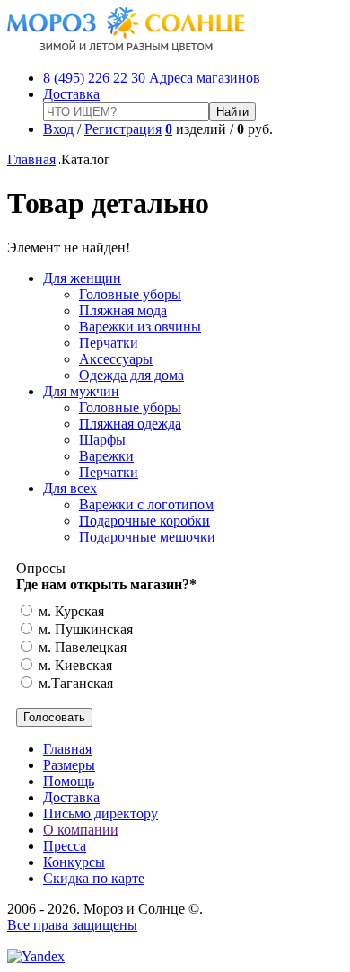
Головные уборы (130, 294)
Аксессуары (116, 359)
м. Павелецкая (81, 647)
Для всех (70, 488)
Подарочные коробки (144, 520)
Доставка (71, 94)
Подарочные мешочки (147, 536)
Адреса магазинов (204, 77)
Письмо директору (100, 813)
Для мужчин (81, 391)
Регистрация (123, 129)
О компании (80, 829)
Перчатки (108, 342)
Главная (31, 159)
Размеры (69, 765)
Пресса (64, 845)
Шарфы (102, 439)
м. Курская (69, 611)
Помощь (68, 781)
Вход (58, 129)
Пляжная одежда (130, 423)
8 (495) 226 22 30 (94, 77)
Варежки (106, 456)
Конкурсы (74, 862)
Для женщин (82, 278)
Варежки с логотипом (146, 504)
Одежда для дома (131, 375)
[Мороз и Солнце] (126, 47)
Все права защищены (72, 924)
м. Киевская (73, 665)
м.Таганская (74, 683)
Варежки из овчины (140, 326)
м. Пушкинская (84, 629)
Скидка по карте (93, 878)
